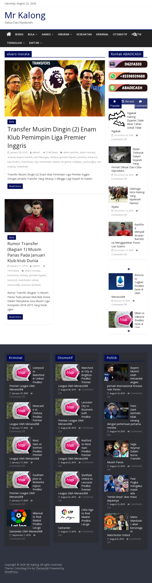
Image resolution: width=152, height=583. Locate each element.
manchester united (49, 161)
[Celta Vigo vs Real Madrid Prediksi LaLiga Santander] (67, 508)
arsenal (11, 157)
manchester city (29, 161)
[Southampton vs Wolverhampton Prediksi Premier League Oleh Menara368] (19, 473)
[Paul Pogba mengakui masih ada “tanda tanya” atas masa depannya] (116, 477)
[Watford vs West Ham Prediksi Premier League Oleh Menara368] (67, 438)
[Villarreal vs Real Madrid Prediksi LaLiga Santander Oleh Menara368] (19, 511)
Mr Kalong (25, 15)
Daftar (34, 43)
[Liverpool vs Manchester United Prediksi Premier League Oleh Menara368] (19, 366)
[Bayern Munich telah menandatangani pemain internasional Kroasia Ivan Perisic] (116, 366)
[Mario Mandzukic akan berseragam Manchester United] (116, 515)
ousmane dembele (31, 285)
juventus (81, 157)
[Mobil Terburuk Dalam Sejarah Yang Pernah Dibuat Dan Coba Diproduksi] (121, 146)
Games (46, 34)
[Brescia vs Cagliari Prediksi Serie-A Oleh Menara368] (121, 275)
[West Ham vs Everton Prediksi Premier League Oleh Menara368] (19, 438)
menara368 (13, 285)
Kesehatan (84, 34)
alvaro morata (87, 152)
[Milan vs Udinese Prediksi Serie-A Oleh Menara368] (121, 313)
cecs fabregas (41, 157)
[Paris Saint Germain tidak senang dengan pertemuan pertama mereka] (116, 404)
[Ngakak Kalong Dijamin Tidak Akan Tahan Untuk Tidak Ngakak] (118, 110)
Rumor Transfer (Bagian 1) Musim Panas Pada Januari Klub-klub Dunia (26, 252)
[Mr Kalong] (9, 34)
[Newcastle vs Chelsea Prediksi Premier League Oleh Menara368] (19, 404)
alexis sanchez (70, 152)
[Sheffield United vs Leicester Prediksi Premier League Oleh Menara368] (67, 473)
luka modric (13, 161)
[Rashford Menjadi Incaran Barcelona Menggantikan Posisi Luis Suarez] (122, 222)
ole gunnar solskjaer (71, 161)
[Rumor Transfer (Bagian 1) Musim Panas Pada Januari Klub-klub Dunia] (29, 201)
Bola (31, 34)
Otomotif (120, 34)
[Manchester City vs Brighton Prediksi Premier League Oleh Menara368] (67, 366)
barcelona (12, 275)
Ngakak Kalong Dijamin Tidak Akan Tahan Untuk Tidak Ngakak (127, 122)
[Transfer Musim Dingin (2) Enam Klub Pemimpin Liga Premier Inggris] (55, 62)
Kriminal (102, 34)
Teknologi (14, 43)
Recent (129, 101)
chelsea (54, 157)
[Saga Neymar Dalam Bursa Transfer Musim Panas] (116, 442)
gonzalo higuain (67, 157)
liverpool (92, 157)
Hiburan (63, 34)
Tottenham (22, 166)
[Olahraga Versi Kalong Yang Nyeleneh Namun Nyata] (119, 186)
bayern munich (24, 157)
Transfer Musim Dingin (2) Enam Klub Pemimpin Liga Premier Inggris (51, 137)
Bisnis (19, 34)
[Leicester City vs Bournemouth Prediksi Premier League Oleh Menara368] (67, 400)
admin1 (36, 152)
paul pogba (89, 161)
